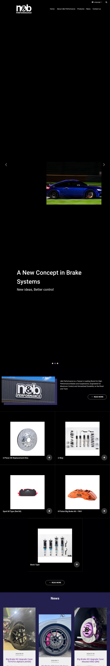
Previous (4, 165)
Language (97, 2)
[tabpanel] (55, 183)
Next (105, 165)
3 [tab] (57, 363)
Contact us (97, 9)
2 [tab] (55, 363)
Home (52, 9)
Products (80, 9)
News (88, 9)
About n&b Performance (66, 9)
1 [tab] (52, 363)
